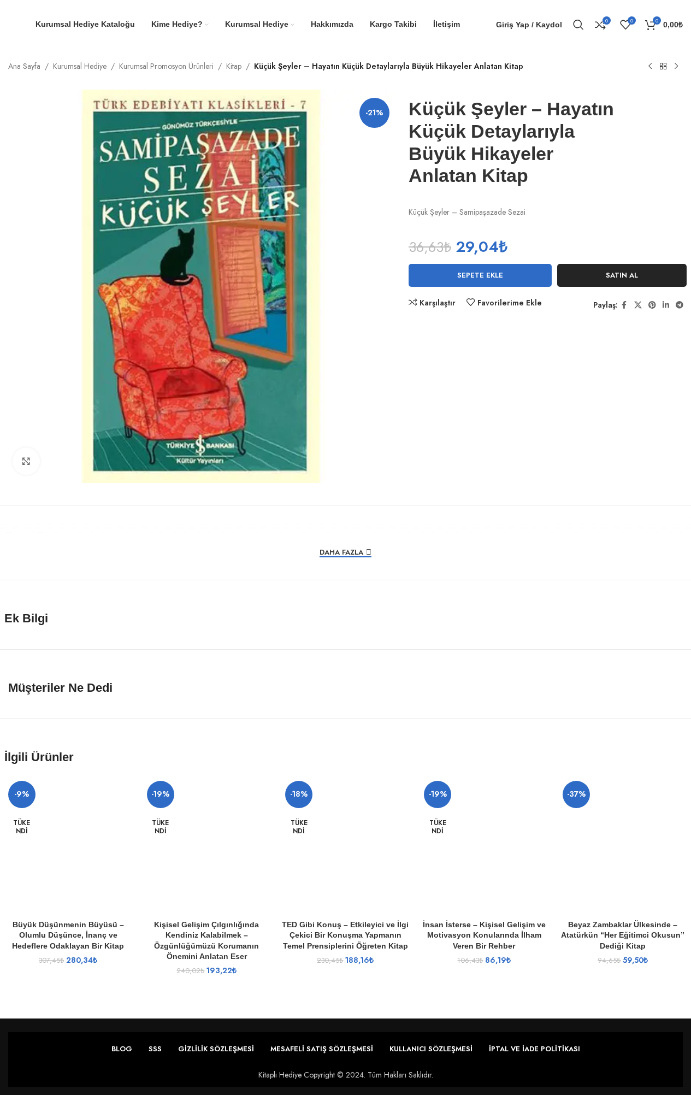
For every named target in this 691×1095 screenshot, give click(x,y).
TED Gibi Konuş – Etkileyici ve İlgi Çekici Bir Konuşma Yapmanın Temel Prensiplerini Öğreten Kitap (345, 935)
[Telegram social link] (679, 305)
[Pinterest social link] (652, 305)
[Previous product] (650, 66)
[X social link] (638, 305)
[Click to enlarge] (26, 461)
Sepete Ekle (480, 275)
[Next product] (676, 66)
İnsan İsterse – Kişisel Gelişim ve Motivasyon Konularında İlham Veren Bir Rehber (484, 935)
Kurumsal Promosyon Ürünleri (166, 66)
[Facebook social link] (624, 305)
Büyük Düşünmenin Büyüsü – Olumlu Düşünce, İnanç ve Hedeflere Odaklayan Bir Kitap (68, 935)
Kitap (233, 66)
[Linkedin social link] (665, 305)
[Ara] (578, 25)
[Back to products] (663, 66)
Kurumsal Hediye (80, 66)
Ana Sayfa (24, 66)
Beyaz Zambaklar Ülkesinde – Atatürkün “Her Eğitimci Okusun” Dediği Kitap (622, 935)
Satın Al (622, 275)
